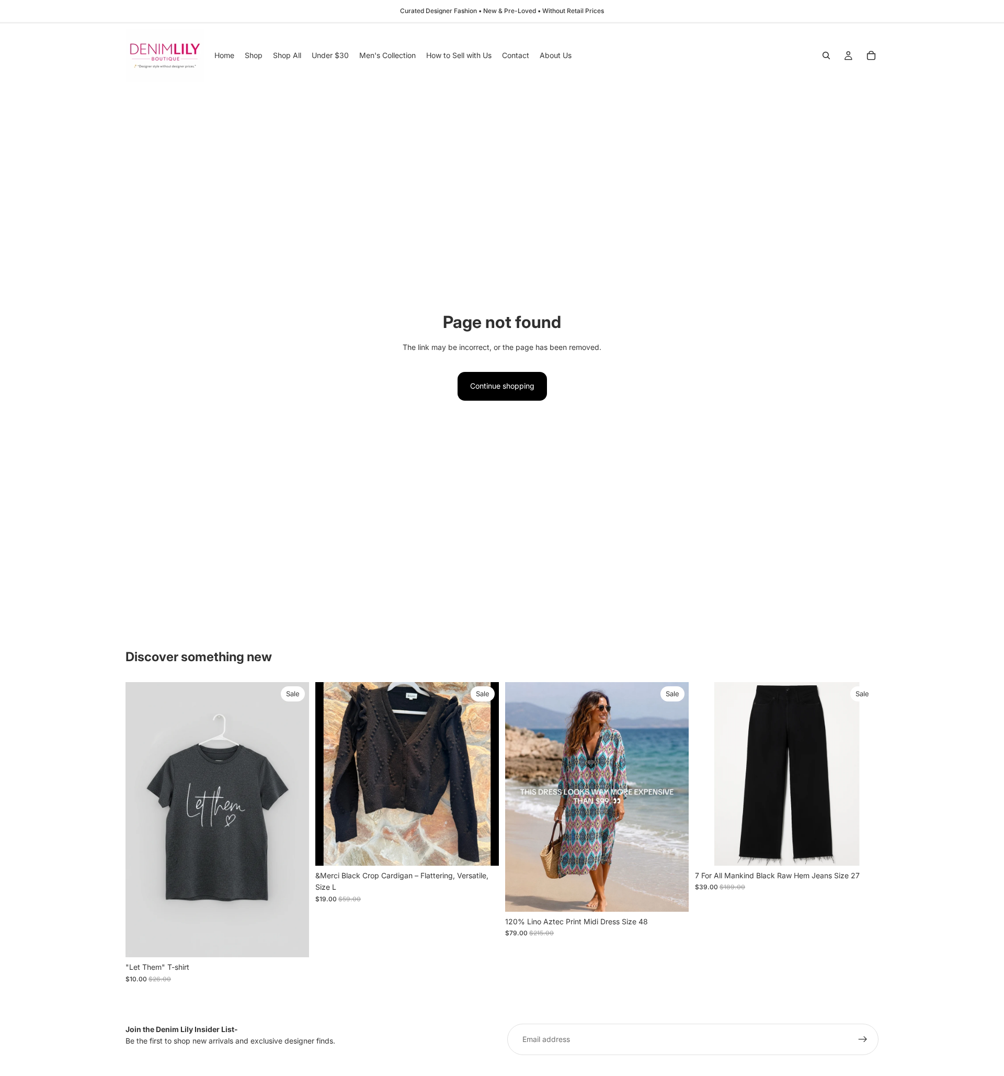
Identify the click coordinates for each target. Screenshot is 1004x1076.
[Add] (482, 849)
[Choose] (292, 941)
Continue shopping (502, 385)
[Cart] (871, 55)
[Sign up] (863, 1039)
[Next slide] (483, 773)
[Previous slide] (331, 773)
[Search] (826, 55)
